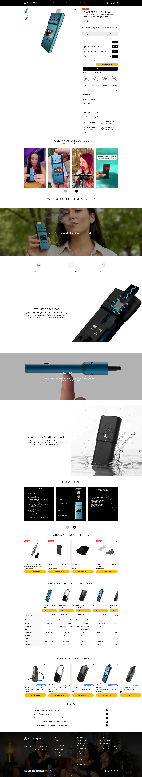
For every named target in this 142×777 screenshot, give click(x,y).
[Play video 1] (35, 168)
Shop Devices (57, 3)
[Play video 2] (59, 168)
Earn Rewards (81, 762)
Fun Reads (80, 754)
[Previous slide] (65, 191)
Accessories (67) (59, 746)
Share (87, 133)
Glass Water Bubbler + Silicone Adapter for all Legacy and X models (33, 566)
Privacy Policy (86, 775)
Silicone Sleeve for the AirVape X (96, 42)
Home (57, 740)
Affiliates (57, 752)
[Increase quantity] (92, 65)
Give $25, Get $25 (82, 764)
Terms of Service (77, 775)
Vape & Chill (80, 751)
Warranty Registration (83, 746)
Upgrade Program (82, 743)
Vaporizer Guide (82, 740)
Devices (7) (58, 743)
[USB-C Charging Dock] (83, 551)
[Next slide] (76, 191)
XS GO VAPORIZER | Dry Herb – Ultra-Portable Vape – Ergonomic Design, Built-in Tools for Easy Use (130, 689)
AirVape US (54, 775)
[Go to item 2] (27, 18)
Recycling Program (83, 748)
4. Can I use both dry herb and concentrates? (50, 721)
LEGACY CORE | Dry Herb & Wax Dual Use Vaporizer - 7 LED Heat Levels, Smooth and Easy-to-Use (57, 689)
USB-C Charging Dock (93, 46)
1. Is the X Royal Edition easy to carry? (47, 710)
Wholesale (58, 755)
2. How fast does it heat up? (43, 714)
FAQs (78, 756)
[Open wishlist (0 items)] (107, 3)
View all (114, 535)
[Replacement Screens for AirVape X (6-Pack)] (107, 551)
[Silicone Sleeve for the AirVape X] (59, 551)
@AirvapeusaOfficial (71, 144)
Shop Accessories (71, 3)
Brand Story (80, 759)
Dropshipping (59, 757)
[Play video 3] (83, 168)
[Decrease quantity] (84, 65)
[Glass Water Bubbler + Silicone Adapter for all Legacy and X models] (35, 551)
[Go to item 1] (27, 11)
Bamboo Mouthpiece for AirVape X (97, 51)
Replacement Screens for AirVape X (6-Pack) (99, 56)
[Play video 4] (107, 168)
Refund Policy (94, 775)
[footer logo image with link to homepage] (32, 740)
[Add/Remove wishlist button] (75, 9)
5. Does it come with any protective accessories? (51, 725)
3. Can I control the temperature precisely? (49, 718)
